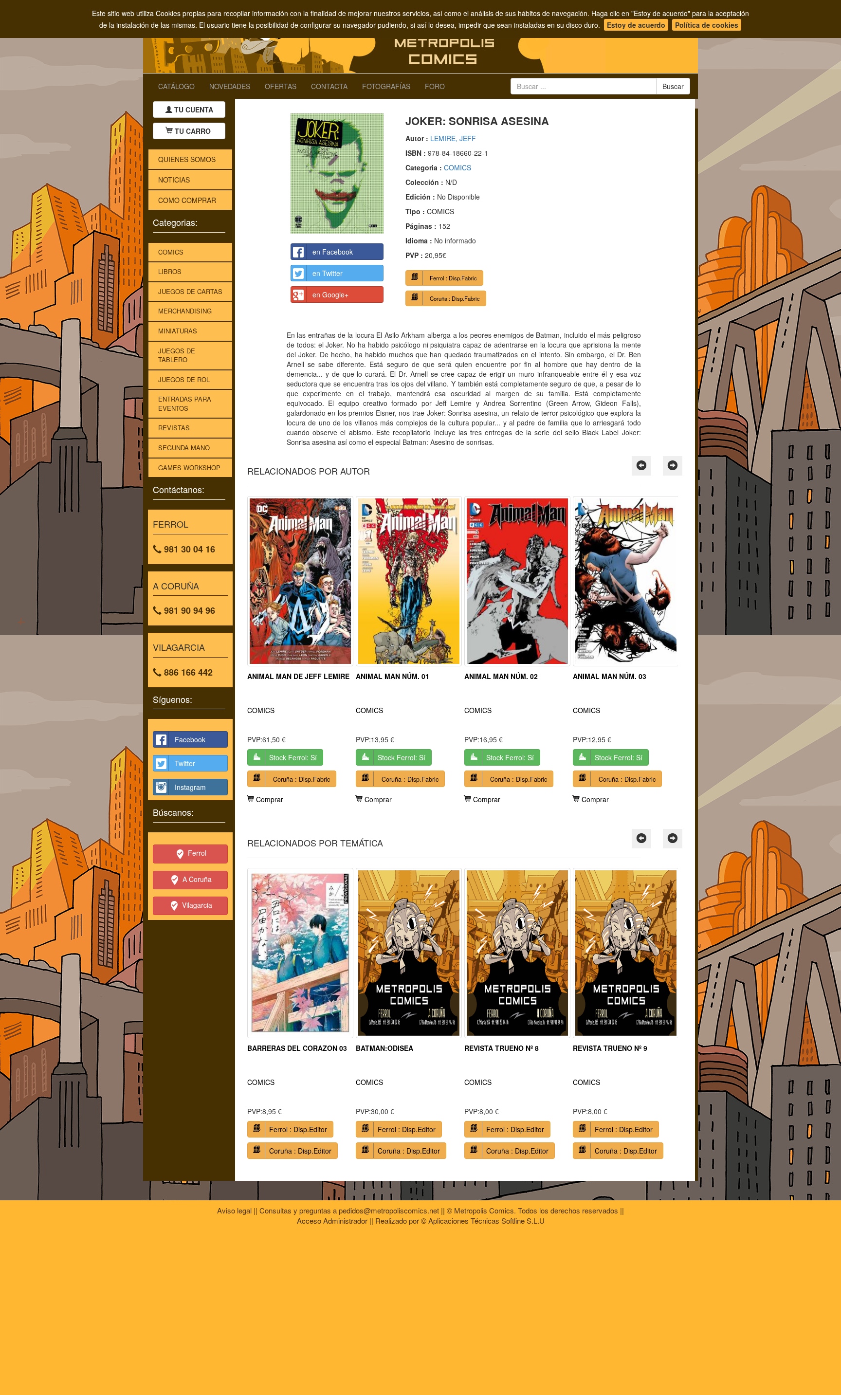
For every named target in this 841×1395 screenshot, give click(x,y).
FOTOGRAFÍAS (386, 86)
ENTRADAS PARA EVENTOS (184, 403)
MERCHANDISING (185, 310)
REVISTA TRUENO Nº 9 (610, 1048)
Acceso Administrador (332, 1220)
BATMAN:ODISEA (384, 1048)
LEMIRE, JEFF (453, 138)
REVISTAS (174, 427)
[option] (300, 650)
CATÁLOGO (176, 86)
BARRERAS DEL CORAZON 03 (297, 1048)
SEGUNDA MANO (184, 447)
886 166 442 (187, 672)
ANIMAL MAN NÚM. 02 (501, 676)
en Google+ (330, 294)
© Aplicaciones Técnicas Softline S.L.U (483, 1220)
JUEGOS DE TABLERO (176, 355)
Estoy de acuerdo (636, 25)
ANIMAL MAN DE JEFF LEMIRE (298, 676)
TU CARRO (193, 131)
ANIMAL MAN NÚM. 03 (609, 676)
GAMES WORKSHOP (189, 467)
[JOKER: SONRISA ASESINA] (337, 173)
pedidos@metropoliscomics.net (389, 1210)
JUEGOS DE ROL (184, 379)
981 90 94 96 (188, 610)
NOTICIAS (174, 179)
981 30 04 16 (188, 549)
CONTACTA (329, 86)
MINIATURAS (177, 330)
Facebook (190, 739)
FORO (435, 86)
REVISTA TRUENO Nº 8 (501, 1048)
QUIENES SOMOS (187, 159)
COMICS (170, 252)
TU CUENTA (192, 109)
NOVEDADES (229, 86)
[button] (641, 466)
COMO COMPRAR (187, 200)
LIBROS (170, 271)
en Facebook (332, 252)
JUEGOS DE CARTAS (190, 291)
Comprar (268, 799)
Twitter (185, 763)
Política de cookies (706, 25)
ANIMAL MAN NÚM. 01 (392, 676)
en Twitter (327, 273)
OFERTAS (280, 86)
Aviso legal (234, 1210)
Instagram (190, 787)
